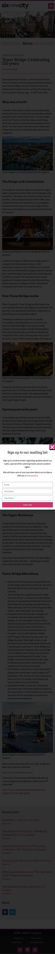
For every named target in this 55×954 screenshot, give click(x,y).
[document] (27, 477)
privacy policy (31, 475)
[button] (52, 447)
